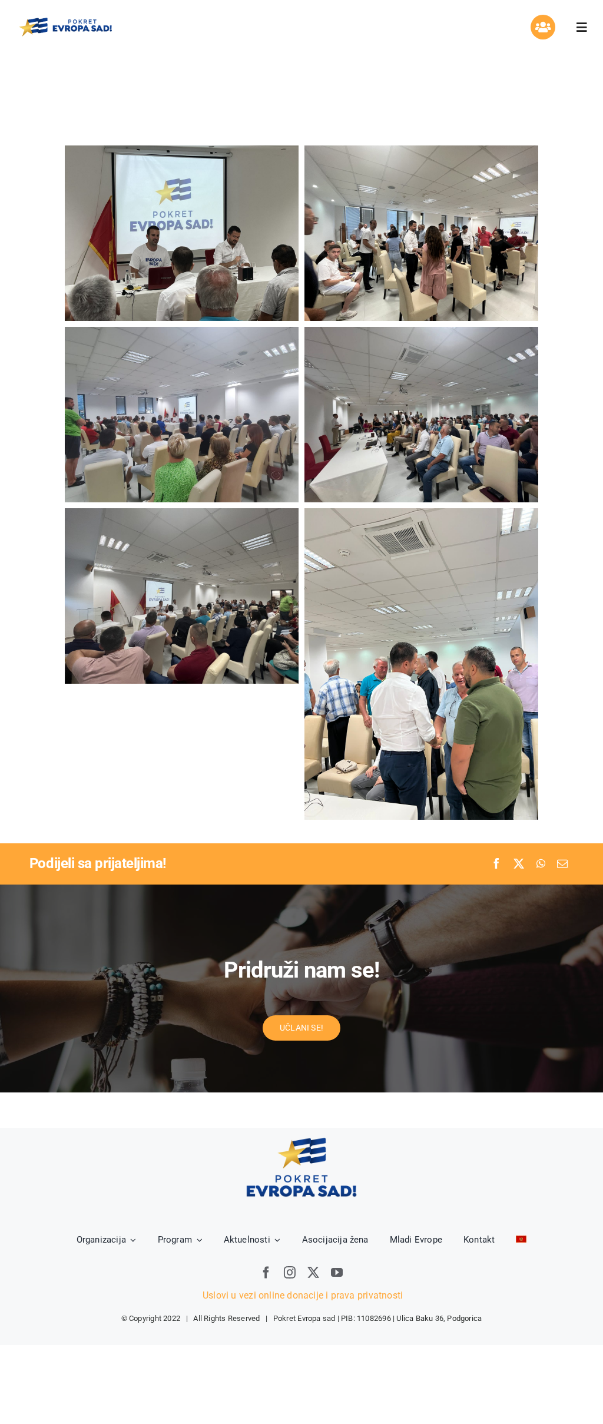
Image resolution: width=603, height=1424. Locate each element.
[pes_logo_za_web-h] (65, 20)
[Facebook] (496, 864)
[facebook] (266, 1273)
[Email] (562, 864)
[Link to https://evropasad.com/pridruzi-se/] (543, 27)
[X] (519, 864)
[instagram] (290, 1273)
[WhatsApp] (541, 864)
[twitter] (313, 1273)
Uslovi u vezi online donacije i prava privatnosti (301, 1295)
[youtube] (337, 1273)
